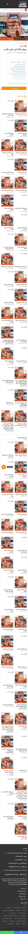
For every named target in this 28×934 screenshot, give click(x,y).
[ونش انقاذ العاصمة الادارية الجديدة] (7, 313)
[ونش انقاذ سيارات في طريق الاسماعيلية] (7, 239)
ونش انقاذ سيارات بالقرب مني (20, 918)
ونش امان (24, 910)
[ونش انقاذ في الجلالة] (7, 295)
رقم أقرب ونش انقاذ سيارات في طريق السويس (8, 772)
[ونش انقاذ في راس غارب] (21, 602)
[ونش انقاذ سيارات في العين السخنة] (21, 829)
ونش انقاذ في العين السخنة (7, 266)
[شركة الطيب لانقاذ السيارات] (7, 353)
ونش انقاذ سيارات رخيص (7, 918)
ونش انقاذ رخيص (12, 913)
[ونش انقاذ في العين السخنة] (7, 259)
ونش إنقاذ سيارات (16, 907)
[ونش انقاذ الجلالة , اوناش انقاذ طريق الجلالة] (7, 373)
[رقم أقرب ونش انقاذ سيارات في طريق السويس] (21, 416)
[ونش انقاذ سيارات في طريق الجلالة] (7, 809)
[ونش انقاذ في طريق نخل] (21, 182)
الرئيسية (23, 42)
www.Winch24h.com (13, 863)
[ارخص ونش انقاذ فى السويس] (21, 809)
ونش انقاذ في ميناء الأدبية (21, 152)
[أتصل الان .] (4, 467)
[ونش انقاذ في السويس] (21, 277)
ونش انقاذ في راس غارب (19, 66)
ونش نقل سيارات (10, 923)
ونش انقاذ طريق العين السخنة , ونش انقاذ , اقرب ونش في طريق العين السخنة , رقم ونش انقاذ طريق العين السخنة (7, 426)
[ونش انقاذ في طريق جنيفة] (7, 182)
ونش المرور (8, 907)
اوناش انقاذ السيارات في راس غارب (17, 73)
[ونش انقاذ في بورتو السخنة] (21, 259)
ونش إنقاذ (24, 907)
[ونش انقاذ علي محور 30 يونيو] (7, 145)
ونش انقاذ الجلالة (9, 402)
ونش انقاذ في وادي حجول (21, 113)
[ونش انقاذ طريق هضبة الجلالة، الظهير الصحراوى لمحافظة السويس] (7, 332)
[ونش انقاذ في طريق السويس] (21, 220)
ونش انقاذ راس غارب (20, 64)
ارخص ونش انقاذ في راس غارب (17, 69)
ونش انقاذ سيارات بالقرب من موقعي (11, 915)
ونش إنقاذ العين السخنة (21, 361)
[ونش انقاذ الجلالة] (7, 395)
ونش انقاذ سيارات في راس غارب (17, 68)
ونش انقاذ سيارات (23, 880)
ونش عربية (24, 923)
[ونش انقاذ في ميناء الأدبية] (21, 145)
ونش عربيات (4, 920)
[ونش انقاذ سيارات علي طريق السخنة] (21, 332)
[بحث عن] (7, 4)
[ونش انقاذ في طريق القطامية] (7, 200)
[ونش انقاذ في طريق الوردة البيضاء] (21, 200)
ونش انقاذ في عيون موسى (7, 172)
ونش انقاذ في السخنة (8, 284)
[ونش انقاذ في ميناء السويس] (7, 125)
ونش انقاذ (18, 42)
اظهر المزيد (14, 88)
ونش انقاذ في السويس (22, 284)
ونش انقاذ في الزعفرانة (21, 302)
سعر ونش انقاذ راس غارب (19, 76)
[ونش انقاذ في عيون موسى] (7, 164)
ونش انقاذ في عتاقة (22, 172)
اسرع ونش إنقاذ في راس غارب (18, 78)
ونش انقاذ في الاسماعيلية (21, 320)
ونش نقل (18, 923)
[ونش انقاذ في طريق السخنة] (7, 220)
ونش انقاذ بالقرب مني (22, 913)
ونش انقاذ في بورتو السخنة (21, 266)
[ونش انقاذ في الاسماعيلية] (21, 313)
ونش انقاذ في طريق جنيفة (7, 190)
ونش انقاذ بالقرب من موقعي (8, 910)
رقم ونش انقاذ (11, 882)
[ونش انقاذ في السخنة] (7, 277)
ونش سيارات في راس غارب (18, 71)
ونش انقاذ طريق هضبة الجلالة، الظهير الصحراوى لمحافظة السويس (7, 341)
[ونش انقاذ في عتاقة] (21, 164)
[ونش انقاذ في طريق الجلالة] (21, 239)
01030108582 (19, 856)
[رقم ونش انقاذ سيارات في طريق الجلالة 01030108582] (21, 395)
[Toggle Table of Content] (23, 62)
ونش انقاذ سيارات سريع (21, 920)
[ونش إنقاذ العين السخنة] (21, 353)
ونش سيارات (12, 920)
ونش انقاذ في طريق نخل (21, 190)
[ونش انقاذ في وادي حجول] (21, 106)
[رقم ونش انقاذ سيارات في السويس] (7, 784)
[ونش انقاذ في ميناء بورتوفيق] (21, 125)
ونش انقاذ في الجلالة (8, 302)
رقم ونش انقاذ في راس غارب (18, 75)
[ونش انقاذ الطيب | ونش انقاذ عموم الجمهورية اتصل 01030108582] (23, 4)
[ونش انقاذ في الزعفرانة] (21, 295)
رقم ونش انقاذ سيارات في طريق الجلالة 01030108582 (21, 404)
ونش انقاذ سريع (23, 915)
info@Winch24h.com (14, 866)
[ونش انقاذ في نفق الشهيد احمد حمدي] (7, 106)
